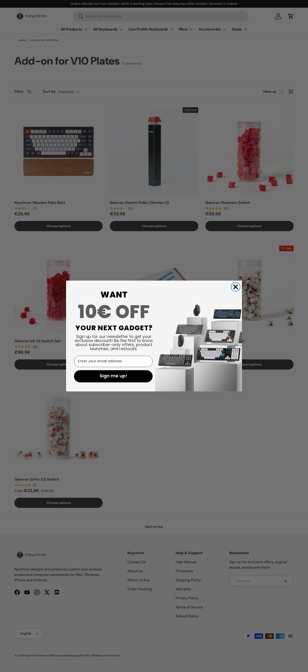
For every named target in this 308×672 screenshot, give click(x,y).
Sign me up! (113, 376)
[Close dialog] (235, 286)
